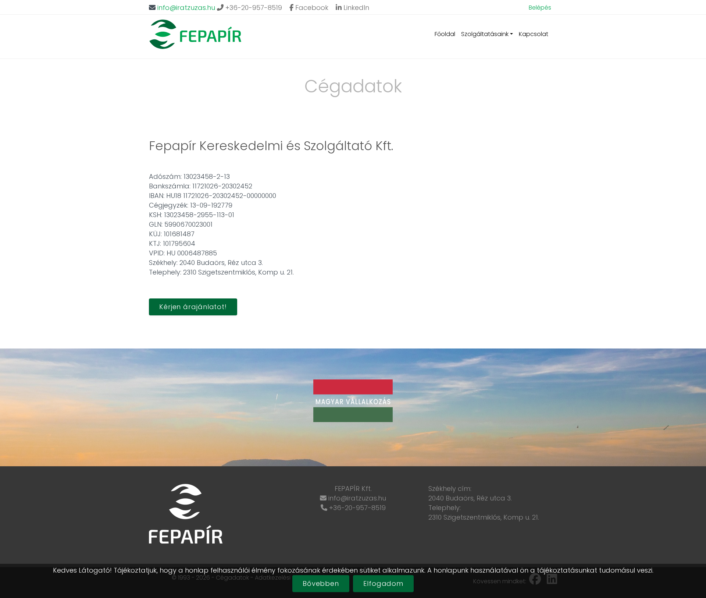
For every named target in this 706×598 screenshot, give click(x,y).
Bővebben (321, 583)
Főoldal (445, 34)
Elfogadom (383, 583)
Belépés (540, 7)
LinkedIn (355, 7)
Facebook (310, 7)
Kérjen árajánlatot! (193, 306)
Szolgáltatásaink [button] (485, 34)
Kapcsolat (533, 34)
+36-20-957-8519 (253, 7)
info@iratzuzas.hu (186, 7)
